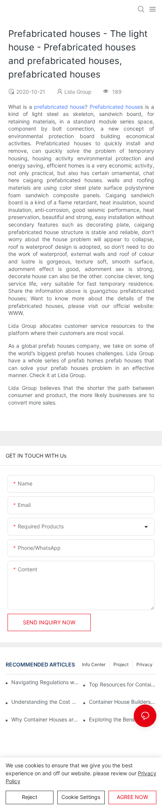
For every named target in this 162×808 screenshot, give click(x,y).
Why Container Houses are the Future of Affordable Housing (45, 719)
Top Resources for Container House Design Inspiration (122, 684)
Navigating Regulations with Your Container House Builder (45, 682)
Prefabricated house (115, 106)
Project (120, 664)
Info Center (93, 664)
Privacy (144, 664)
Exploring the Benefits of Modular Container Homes (122, 719)
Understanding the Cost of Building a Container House (45, 701)
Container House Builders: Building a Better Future (122, 701)
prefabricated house (59, 106)
